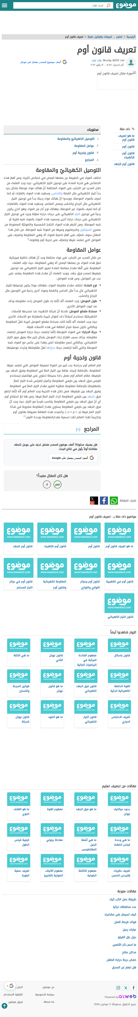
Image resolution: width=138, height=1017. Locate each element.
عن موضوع (48, 987)
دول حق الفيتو (127, 937)
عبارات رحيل (129, 929)
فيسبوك (104, 501)
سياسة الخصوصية (44, 994)
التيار (77, 214)
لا (47, 484)
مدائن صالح (129, 952)
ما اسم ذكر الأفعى (124, 944)
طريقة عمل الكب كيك (122, 899)
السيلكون (86, 230)
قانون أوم (128, 146)
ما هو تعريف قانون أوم (126, 137)
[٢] (25, 416)
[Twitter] (126, 988)
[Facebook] (133, 988)
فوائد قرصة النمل (125, 922)
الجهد (91, 396)
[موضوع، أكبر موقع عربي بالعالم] (126, 5)
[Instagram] (118, 988)
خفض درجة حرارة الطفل (121, 960)
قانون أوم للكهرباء (128, 155)
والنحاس (57, 193)
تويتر (94, 501)
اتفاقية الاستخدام (13, 994)
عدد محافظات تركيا (124, 907)
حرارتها (51, 347)
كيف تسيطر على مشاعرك (120, 914)
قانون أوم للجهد (124, 164)
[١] (28, 239)
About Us (49, 1002)
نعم (57, 484)
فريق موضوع (15, 1002)
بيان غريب (96, 60)
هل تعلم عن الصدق (124, 967)
